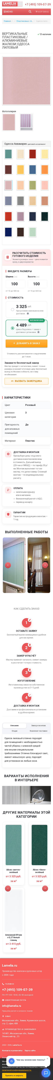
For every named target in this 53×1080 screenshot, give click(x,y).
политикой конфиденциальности (17, 1070)
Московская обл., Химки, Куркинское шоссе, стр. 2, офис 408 (24, 1022)
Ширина (11, 276)
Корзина (43, 12)
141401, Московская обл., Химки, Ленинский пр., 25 (18, 1035)
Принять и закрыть (14, 1075)
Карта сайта (30, 1050)
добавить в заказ (28, 343)
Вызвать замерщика (28, 381)
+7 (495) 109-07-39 (38, 4)
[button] (8, 565)
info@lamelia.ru (11, 1005)
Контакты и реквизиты (12, 1050)
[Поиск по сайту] (30, 12)
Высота (33, 276)
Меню (9, 11)
